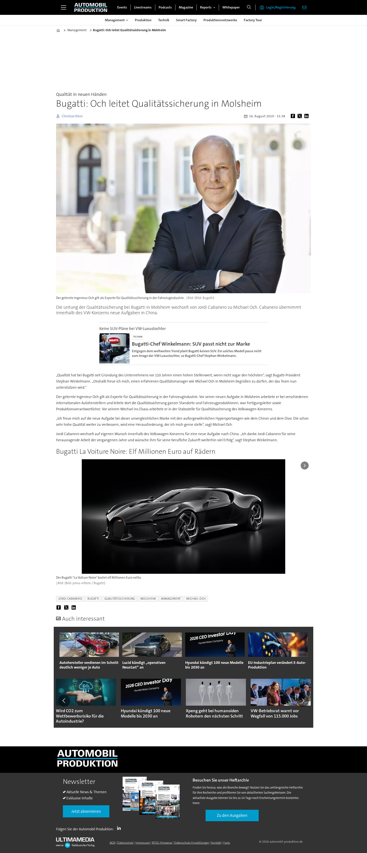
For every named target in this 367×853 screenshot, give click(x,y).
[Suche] (249, 7)
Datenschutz (125, 843)
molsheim (148, 598)
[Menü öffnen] (63, 7)
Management (115, 20)
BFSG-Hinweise (162, 843)
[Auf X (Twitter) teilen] (300, 116)
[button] (64, 701)
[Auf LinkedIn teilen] (307, 116)
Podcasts (165, 7)
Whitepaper (231, 7)
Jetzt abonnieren (86, 811)
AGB (112, 843)
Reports (206, 7)
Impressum (143, 843)
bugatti (93, 598)
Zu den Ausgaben (232, 815)
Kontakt (216, 843)
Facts (226, 843)
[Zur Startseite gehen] (91, 7)
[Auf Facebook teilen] (294, 116)
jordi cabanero (70, 598)
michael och (196, 598)
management (171, 598)
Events (122, 7)
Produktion (143, 20)
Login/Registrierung (281, 7)
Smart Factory (186, 20)
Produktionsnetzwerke (220, 20)
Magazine (186, 7)
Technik (163, 20)
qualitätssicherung (119, 598)
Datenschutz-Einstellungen (191, 843)
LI (120, 828)
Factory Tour (253, 20)
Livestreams (143, 7)
